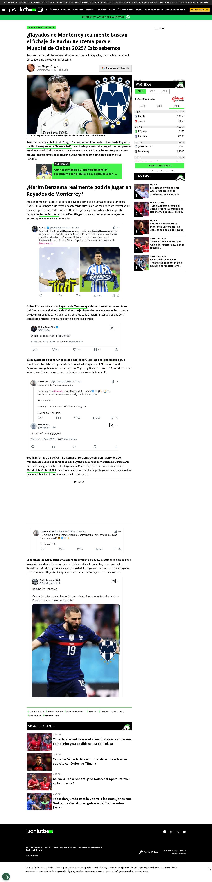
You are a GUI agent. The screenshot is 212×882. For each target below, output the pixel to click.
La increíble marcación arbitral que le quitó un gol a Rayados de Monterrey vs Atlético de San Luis (166, 263)
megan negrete (51, 66)
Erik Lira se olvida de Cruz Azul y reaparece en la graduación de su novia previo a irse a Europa (164, 191)
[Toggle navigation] (3, 10)
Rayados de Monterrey (73, 306)
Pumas (90, 10)
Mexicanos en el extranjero (183, 10)
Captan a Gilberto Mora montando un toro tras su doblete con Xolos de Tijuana (90, 761)
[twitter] (178, 832)
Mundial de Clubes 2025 (41, 470)
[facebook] (165, 832)
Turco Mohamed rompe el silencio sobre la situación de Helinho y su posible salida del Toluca (92, 742)
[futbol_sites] (148, 852)
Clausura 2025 (36, 712)
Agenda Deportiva (199, 9)
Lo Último (52, 10)
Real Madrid (110, 360)
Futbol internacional (149, 10)
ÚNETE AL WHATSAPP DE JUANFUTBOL (103, 17)
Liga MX (65, 10)
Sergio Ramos (52, 715)
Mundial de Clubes (75, 712)
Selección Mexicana (121, 10)
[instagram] (172, 832)
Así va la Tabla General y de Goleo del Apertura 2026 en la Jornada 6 (91, 781)
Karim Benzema (49, 214)
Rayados (78, 10)
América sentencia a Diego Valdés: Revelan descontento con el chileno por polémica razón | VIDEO (84, 172)
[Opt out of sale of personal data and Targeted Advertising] (6, 876)
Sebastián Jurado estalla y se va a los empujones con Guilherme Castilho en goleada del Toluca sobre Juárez (92, 803)
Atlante (101, 10)
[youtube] (184, 832)
